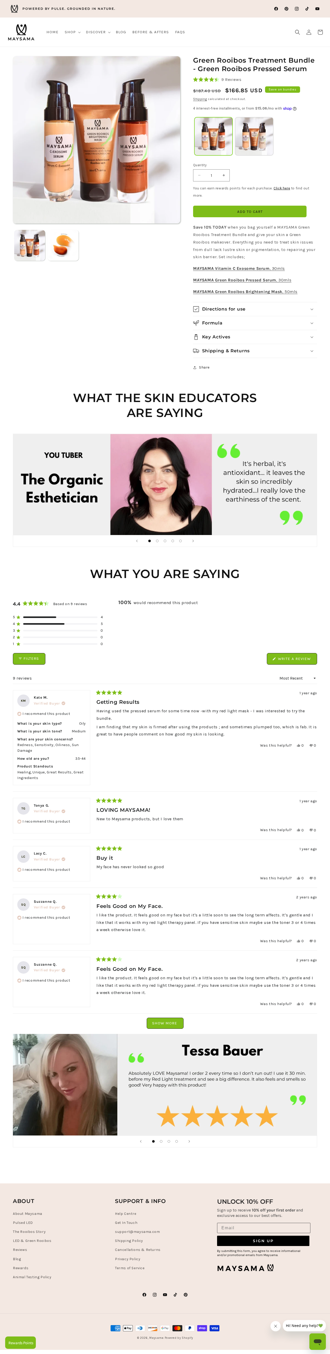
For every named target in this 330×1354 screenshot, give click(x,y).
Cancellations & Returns (138, 1250)
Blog (17, 1259)
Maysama (156, 1338)
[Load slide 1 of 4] (153, 1141)
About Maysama (27, 1213)
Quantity (200, 165)
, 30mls (277, 268)
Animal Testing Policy (32, 1277)
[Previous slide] (137, 541)
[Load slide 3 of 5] (165, 541)
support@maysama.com (137, 1231)
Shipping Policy (129, 1240)
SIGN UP (263, 1240)
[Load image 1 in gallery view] (29, 245)
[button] (72, 32)
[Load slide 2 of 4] (161, 1141)
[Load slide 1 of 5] (149, 541)
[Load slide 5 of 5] (180, 541)
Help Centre (125, 1213)
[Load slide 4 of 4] (176, 1141)
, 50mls (290, 291)
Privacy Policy (127, 1259)
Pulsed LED (23, 1222)
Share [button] (204, 367)
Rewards (20, 1268)
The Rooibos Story (29, 1231)
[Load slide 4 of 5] (173, 541)
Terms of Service (130, 1268)
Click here (282, 188)
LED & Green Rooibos (32, 1240)
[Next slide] (193, 541)
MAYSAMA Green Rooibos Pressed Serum (234, 280)
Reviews (20, 1250)
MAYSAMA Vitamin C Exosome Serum (231, 268)
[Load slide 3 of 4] (169, 1141)
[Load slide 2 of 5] (157, 541)
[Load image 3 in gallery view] (63, 245)
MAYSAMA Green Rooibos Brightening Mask (237, 291)
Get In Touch (126, 1222)
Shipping (200, 99)
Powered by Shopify (179, 1338)
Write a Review (297, 660)
